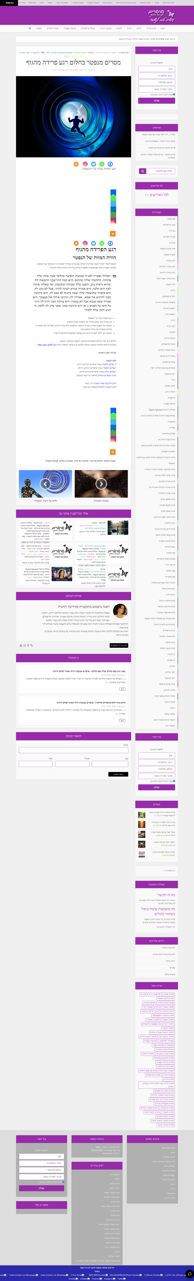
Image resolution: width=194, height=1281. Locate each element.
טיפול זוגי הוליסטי (113, 1243)
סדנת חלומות (147, 1054)
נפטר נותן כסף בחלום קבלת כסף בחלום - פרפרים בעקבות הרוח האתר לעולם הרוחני (89, 671)
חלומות (119, 28)
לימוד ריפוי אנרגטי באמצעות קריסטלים (157, 1024)
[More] (78, 164)
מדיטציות (35, 52)
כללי (43, 52)
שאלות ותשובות (93, 3)
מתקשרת (90, 554)
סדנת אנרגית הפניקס (164, 1054)
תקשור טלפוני (88, 559)
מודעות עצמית (69, 28)
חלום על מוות (95, 461)
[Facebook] (112, 164)
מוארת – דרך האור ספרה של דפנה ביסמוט (158, 134)
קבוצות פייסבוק (78, 3)
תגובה (125, 745)
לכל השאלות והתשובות (166, 927)
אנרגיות (103, 569)
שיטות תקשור (38, 554)
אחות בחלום (109, 461)
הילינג (42, 3)
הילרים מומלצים (100, 525)
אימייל (87, 758)
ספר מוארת (24, 52)
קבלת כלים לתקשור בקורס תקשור (35, 563)
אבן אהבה (102, 523)
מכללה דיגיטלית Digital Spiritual (37, 569)
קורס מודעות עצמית (112, 1238)
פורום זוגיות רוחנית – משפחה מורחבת (160, 141)
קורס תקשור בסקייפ (165, 1116)
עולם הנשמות (51, 461)
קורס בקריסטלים (152, 1075)
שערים (172, 968)
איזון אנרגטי (115, 1215)
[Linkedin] (113, 209)
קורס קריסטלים (166, 1108)
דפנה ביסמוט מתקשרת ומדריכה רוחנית (67, 70)
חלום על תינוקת (168, 948)
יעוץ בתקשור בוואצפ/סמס (163, 1015)
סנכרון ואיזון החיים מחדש (163, 1071)
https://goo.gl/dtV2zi (47, 345)
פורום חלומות (108, 364)
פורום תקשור (108, 368)
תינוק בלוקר (170, 961)
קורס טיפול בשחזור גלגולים (162, 1095)
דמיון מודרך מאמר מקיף (110, 1206)
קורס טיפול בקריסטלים (164, 1091)
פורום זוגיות (109, 372)
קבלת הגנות (168, 1075)
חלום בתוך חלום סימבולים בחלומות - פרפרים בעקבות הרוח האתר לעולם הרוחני (91, 702)
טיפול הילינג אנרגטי (86, 525)
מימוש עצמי (157, 1045)
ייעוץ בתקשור (38, 523)
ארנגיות (94, 523)
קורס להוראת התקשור (33, 546)
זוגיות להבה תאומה (165, 998)
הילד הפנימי (86, 523)
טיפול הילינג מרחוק (112, 1234)
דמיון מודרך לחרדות (112, 1197)
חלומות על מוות (80, 461)
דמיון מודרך (32, 3)
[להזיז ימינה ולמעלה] (4, 2)
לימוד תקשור (167, 1028)
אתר (51, 758)
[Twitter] (95, 164)
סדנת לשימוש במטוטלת (163, 1058)
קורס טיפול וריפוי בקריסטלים (161, 1099)
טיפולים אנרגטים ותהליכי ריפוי (59, 52)
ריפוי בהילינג (115, 1211)
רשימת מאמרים (145, 3)
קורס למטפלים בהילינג (164, 1104)
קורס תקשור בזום (152, 1112)
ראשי (162, 28)
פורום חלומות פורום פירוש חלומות (161, 148)
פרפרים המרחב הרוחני (101, 375)
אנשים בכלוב (170, 974)
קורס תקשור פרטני (165, 1125)
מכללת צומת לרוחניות (164, 1049)
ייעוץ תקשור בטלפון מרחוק (109, 1224)
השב (122, 689)
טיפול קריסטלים (88, 28)
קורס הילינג (168, 1079)
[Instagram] (87, 164)
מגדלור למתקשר (166, 1041)
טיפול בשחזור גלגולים (164, 1007)
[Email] (113, 215)
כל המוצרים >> (169, 871)
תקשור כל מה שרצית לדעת (34, 557)
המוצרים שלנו (107, 3)
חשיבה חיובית (106, 28)
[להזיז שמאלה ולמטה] (2, 4)
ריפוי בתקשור (38, 539)
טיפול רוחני (147, 1007)
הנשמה (91, 318)
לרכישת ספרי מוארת (103, 383)
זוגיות (129, 28)
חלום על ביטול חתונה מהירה (164, 954)
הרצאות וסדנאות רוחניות (106, 52)
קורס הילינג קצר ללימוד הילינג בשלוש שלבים (158, 1085)
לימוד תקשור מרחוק (147, 1037)
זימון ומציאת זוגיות (112, 1247)
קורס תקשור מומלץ (112, 1193)
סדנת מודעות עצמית (165, 1062)
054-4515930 (96, 1150)
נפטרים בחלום (65, 461)
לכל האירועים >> (157, 195)
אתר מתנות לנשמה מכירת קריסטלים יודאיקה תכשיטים (98, 1261)
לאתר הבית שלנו (168, 3)
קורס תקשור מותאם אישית (162, 1121)
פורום (157, 3)
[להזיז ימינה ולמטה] (4, 4)
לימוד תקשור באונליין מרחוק (161, 1032)
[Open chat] (189, 1274)
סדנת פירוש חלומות (165, 1066)
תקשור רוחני (45, 559)
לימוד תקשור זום (166, 1037)
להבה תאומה (168, 1020)
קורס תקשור (101, 557)
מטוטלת (169, 1045)
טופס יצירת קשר (62, 3)
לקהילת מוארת (97, 387)
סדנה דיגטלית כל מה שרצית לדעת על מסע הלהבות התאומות (35, 531)
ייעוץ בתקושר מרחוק (164, 1011)
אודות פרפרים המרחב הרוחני (126, 3)
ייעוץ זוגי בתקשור (113, 1220)
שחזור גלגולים (21, 3)
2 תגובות (91, 70)
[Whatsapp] (103, 164)
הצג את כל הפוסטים (119, 645)
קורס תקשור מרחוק (112, 1229)
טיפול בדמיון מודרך (165, 1003)
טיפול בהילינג (148, 1003)
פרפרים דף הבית (157, 39)
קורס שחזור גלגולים (148, 1108)
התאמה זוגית (154, 994)
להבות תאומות (152, 1020)
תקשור (50, 3)
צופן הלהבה (144, 1071)
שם (126, 758)
